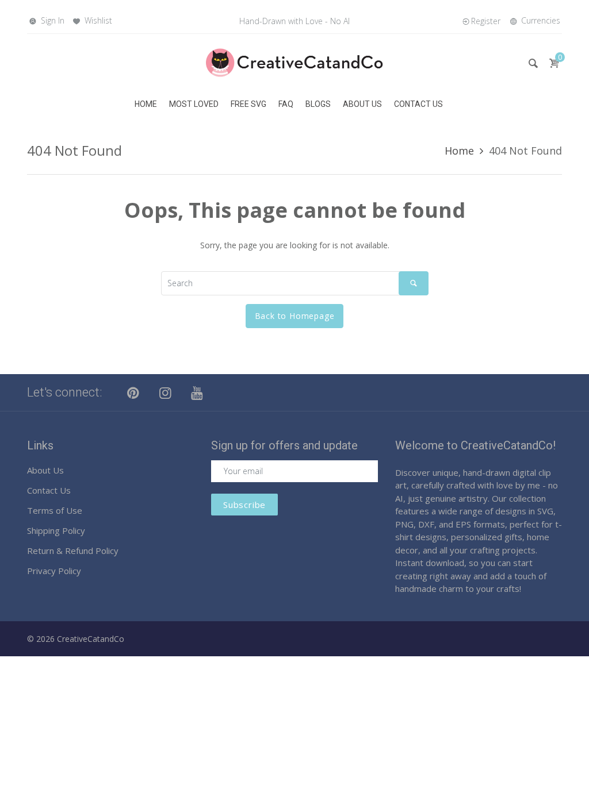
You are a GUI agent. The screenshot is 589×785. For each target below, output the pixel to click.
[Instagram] (165, 392)
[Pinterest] (133, 392)
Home (459, 150)
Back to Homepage (295, 315)
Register (485, 21)
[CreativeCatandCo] (294, 61)
